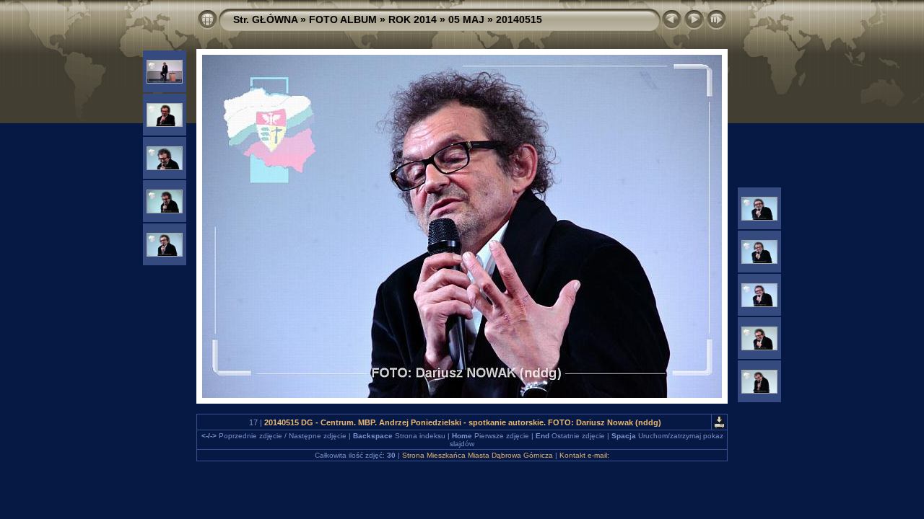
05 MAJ (466, 19)
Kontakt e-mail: (584, 455)
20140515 (519, 19)
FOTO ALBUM (343, 19)
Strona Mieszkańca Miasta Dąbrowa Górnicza (477, 455)
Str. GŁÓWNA (265, 19)
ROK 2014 (412, 19)
